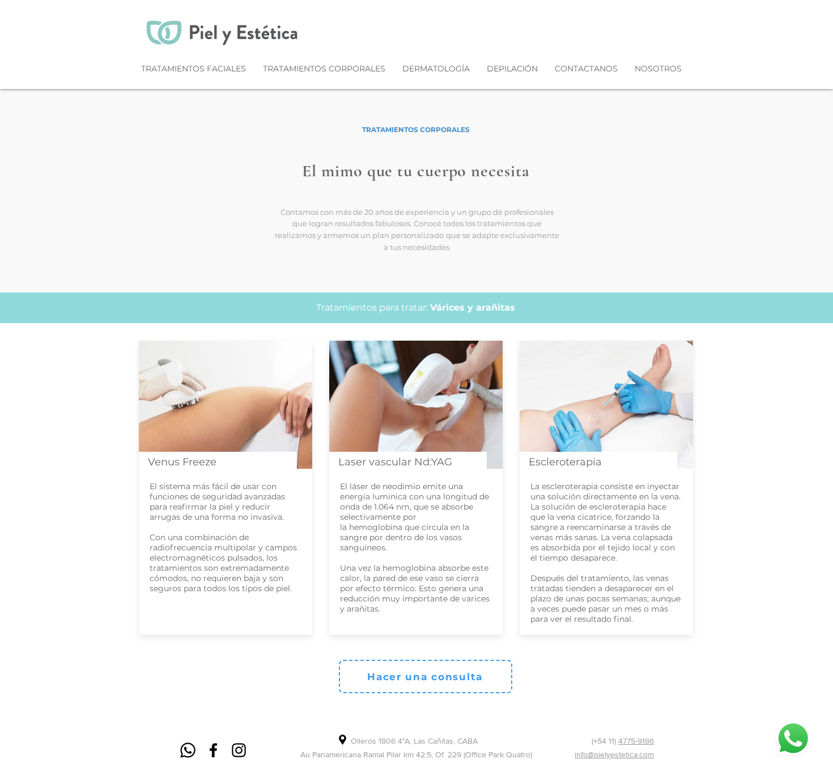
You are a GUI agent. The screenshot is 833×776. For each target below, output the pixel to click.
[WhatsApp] (187, 750)
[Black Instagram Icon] (239, 750)
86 (649, 740)
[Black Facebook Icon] (213, 750)
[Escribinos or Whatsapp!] (793, 738)
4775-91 (631, 740)
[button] (193, 69)
